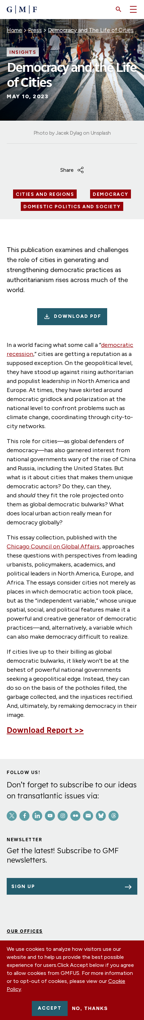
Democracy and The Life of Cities (91, 30)
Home (14, 30)
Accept (50, 1008)
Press (35, 30)
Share (67, 170)
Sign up (23, 886)
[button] (119, 9)
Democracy (110, 194)
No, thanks (90, 1008)
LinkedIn (37, 816)
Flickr (75, 816)
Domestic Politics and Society (72, 207)
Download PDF (77, 316)
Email (88, 816)
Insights (22, 52)
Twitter (12, 816)
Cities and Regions (45, 194)
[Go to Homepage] (22, 9)
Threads (114, 816)
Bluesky (101, 816)
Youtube (50, 816)
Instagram (63, 816)
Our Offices (25, 931)
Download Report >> (45, 730)
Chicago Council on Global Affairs (53, 546)
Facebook (24, 816)
